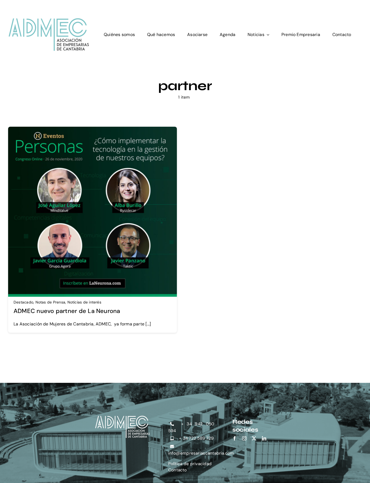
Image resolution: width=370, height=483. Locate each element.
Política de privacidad (190, 463)
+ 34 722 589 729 (196, 438)
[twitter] (254, 438)
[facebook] (234, 438)
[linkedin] (264, 438)
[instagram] (244, 438)
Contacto (177, 470)
